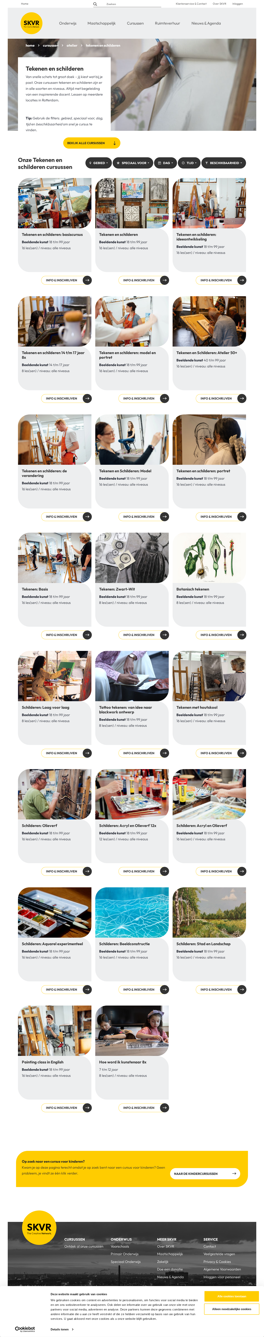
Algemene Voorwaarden (222, 1269)
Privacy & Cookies (217, 1261)
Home (24, 3)
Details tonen (60, 1329)
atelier (72, 45)
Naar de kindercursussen (196, 1174)
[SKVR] (31, 23)
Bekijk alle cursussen (86, 143)
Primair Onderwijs (125, 1254)
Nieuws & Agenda (206, 23)
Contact (210, 1246)
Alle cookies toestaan (231, 1296)
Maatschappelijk (102, 23)
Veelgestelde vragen (219, 1254)
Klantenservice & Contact (191, 3)
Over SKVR (219, 3)
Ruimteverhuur (167, 23)
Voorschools (120, 1246)
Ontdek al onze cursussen (83, 1246)
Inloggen (237, 3)
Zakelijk (163, 1261)
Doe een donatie (170, 1269)
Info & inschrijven (54, 231)
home (30, 45)
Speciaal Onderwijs (126, 1261)
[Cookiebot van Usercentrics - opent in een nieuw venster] (25, 1329)
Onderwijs (67, 23)
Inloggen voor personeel (222, 1277)
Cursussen (135, 23)
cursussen (50, 45)
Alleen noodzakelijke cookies (231, 1308)
